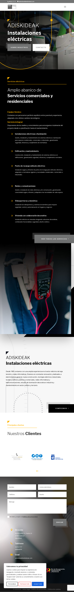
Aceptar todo (38, 584)
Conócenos (61, 408)
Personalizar (12, 584)
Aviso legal (26, 589)
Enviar (59, 522)
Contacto (41, 47)
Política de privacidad (38, 589)
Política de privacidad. (30, 517)
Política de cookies (54, 589)
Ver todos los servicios (54, 239)
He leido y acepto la (24, 517)
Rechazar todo (24, 584)
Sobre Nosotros (19, 47)
